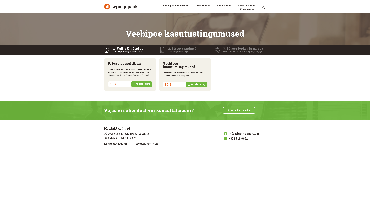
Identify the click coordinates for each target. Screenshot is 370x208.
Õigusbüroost (247, 9)
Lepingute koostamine (175, 5)
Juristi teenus (202, 5)
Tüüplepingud (223, 5)
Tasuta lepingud (246, 5)
